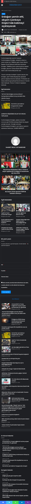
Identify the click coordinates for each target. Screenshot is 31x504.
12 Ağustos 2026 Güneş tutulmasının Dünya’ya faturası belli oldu (18, 321)
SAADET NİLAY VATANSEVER (10, 29)
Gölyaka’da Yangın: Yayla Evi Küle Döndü (7, 228)
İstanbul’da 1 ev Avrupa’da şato (11, 358)
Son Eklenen (15, 299)
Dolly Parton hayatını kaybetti (10, 414)
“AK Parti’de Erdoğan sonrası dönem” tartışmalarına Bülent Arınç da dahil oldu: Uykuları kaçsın (13, 96)
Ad (2, 264)
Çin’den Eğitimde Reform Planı (21, 213)
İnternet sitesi (4, 276)
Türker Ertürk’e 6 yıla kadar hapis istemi (13, 425)
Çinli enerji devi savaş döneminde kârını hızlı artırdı (20, 399)
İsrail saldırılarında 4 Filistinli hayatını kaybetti (7, 221)
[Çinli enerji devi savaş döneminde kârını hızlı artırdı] (6, 400)
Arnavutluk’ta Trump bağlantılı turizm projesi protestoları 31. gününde (19, 305)
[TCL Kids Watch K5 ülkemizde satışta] (6, 381)
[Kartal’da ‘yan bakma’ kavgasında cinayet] (5, 106)
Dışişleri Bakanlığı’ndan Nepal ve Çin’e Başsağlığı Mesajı (23, 221)
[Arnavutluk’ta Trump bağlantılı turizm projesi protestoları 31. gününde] (6, 306)
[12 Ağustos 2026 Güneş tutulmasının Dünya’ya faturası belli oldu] (6, 321)
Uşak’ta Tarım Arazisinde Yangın (6, 213)
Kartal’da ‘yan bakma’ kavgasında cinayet (18, 333)
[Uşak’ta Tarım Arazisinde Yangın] (8, 207)
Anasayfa (5, 10)
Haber (9, 10)
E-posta (3, 270)
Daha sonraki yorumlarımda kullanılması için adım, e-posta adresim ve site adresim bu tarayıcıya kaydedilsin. (14, 285)
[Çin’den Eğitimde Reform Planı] (23, 207)
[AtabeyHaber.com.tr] (15, 5)
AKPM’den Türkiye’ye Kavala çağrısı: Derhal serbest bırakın (22, 229)
